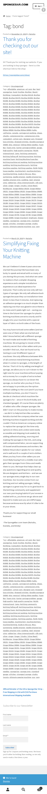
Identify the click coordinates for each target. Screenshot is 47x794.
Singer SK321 (14, 203)
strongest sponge (24, 223)
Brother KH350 (27, 98)
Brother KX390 (14, 127)
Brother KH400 (14, 101)
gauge (39, 148)
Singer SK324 (8, 206)
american (21, 89)
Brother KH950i (27, 121)
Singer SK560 (8, 212)
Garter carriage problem (26, 148)
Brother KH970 (27, 124)
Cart (36, 787)
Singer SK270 (31, 200)
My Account (8, 789)
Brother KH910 (14, 118)
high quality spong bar (23, 150)
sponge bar (14, 221)
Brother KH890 (27, 112)
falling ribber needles (29, 145)
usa (33, 226)
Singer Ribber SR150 (21, 188)
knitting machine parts (20, 165)
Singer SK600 (31, 212)
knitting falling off (10, 156)
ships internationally (25, 182)
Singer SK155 (25, 197)
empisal (16, 145)
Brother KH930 (27, 118)
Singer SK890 (8, 218)
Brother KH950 (14, 121)
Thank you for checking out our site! (20, 46)
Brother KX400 (26, 127)
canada (15, 133)
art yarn (28, 89)
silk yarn (38, 182)
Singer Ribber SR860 (11, 194)
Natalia (32, 34)
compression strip (31, 136)
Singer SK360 (25, 209)
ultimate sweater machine (20, 226)
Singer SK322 (25, 203)
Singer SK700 (14, 215)
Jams (17, 153)
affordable (11, 89)
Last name (7, 725)
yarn (38, 226)
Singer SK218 (8, 200)
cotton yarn (17, 139)
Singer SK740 (25, 215)
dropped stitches (21, 142)
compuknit (7, 139)
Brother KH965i (15, 124)
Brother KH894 (27, 115)
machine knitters (34, 171)
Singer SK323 (36, 203)
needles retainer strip (11, 180)
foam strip (11, 148)
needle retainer (19, 177)
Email (5, 735)
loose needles (8, 171)
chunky (6, 136)
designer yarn (28, 139)
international (8, 153)
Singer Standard (21, 218)
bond (15, 92)
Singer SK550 (36, 209)
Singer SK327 (31, 206)
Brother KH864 (27, 109)
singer (10, 185)
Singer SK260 (19, 200)
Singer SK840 (36, 215)
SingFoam (33, 218)
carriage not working (27, 133)
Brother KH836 (14, 107)
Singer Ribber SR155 (17, 191)
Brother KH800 (14, 104)
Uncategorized (17, 86)
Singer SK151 (14, 197)
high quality (8, 150)
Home (8, 16)
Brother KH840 (27, 107)
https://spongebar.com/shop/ (16, 75)
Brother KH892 (14, 115)
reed (31, 180)
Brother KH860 (14, 109)
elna (10, 145)
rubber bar (12, 182)
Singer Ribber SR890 (28, 194)
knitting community (28, 153)
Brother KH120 (27, 95)
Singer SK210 (36, 197)
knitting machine (26, 156)
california (7, 133)
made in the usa (24, 174)
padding (24, 180)
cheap (39, 133)
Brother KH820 (27, 104)
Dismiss (6, 781)
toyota (6, 226)
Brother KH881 (14, 112)
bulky (34, 130)
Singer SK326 (19, 206)
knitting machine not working (15, 162)
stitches (12, 223)
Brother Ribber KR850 (22, 130)
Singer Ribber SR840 (34, 191)
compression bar (17, 136)
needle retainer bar (33, 177)
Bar (34, 89)
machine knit (20, 171)
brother (21, 92)
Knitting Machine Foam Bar (27, 159)
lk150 (40, 168)
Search (23, 789)
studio (34, 223)
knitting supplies (25, 168)
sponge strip (25, 221)
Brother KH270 (14, 98)
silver (5, 185)
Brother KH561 (27, 101)
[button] (43, 9)
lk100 (35, 168)
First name (7, 714)
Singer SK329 (14, 209)
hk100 (35, 150)
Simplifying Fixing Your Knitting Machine (21, 250)
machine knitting (10, 174)
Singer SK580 (19, 212)
